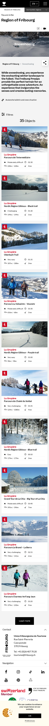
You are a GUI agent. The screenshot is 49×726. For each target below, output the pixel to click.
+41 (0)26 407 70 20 (27, 651)
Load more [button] (24, 621)
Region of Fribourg (11, 64)
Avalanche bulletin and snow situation (21, 100)
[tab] (24, 630)
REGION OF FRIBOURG (12, 10)
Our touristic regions (33, 10)
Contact (7, 629)
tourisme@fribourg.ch (24, 655)
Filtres (9, 114)
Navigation (8, 663)
